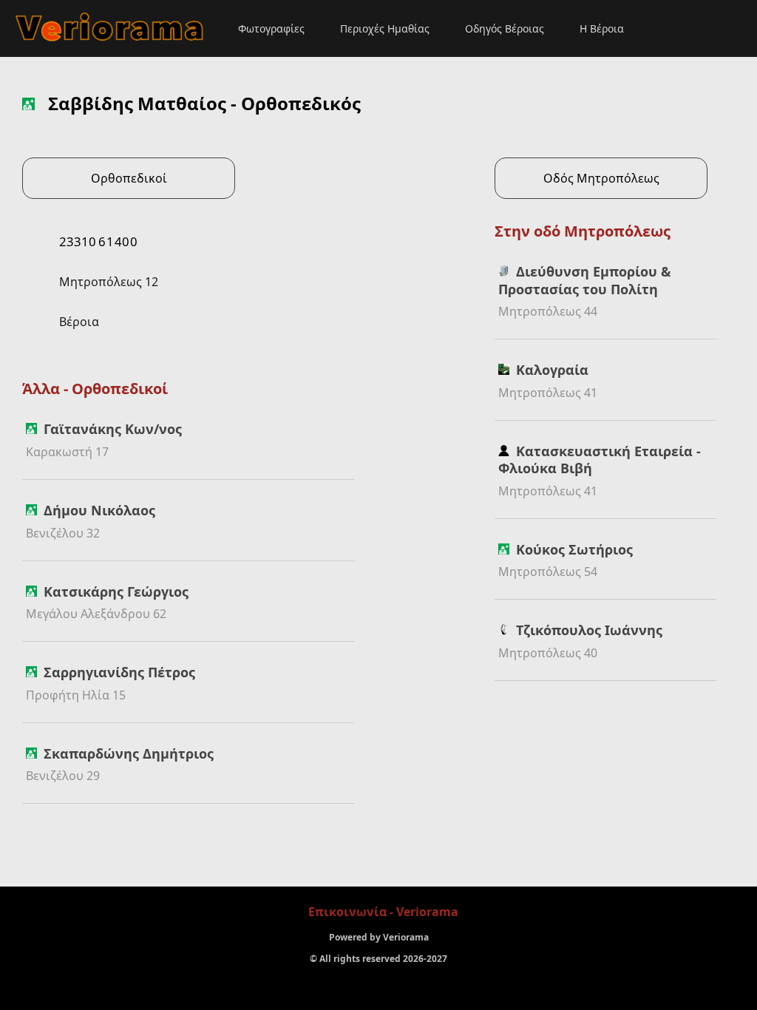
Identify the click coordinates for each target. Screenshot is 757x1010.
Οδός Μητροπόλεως (601, 178)
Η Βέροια (602, 28)
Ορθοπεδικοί (129, 178)
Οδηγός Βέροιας (504, 28)
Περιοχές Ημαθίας (385, 28)
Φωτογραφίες (271, 28)
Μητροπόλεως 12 (108, 282)
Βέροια (79, 321)
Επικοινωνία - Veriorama (383, 912)
